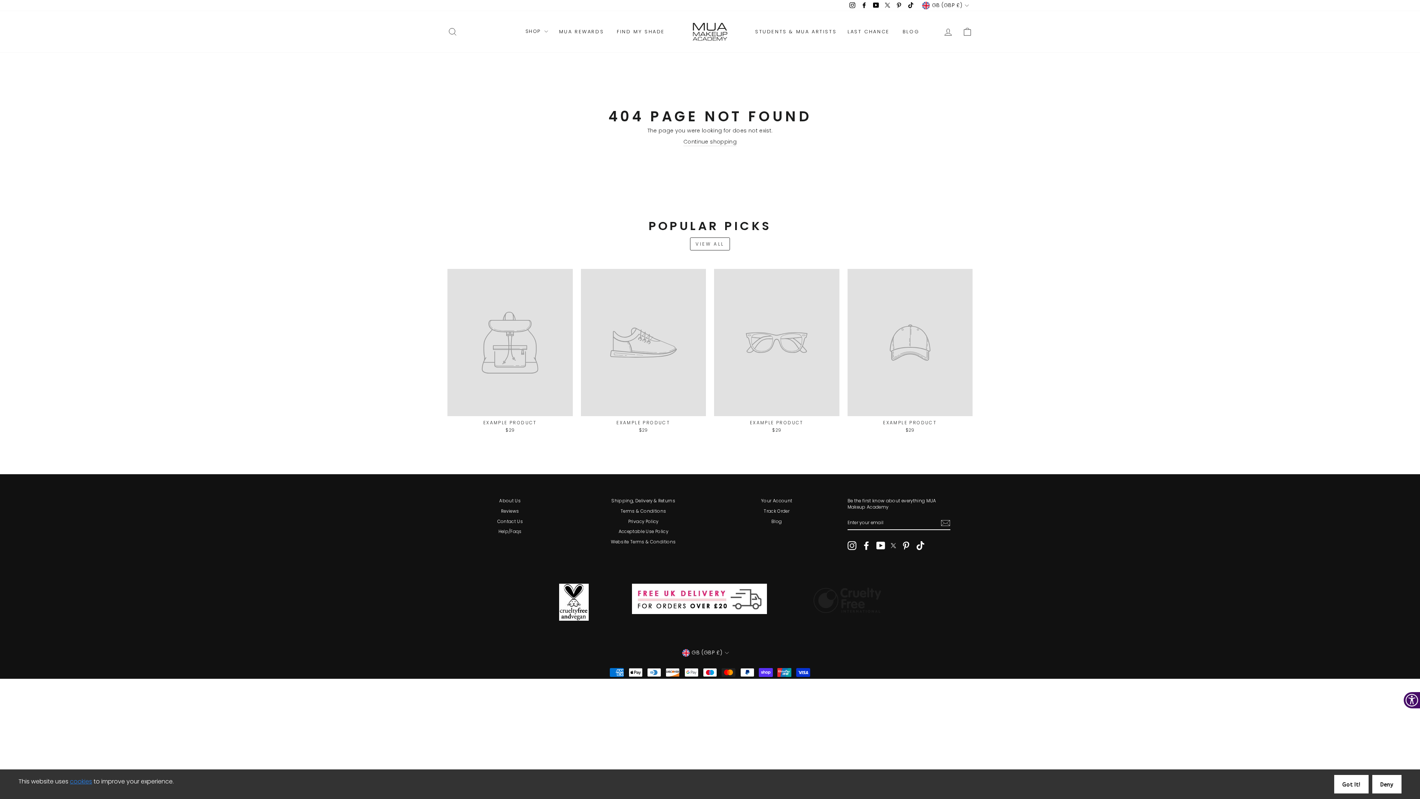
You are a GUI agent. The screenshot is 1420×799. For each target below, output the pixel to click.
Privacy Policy (643, 522)
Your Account (776, 501)
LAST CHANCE (869, 31)
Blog (776, 522)
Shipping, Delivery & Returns (643, 501)
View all (710, 244)
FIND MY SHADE (641, 31)
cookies (81, 781)
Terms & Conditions (643, 511)
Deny (1386, 785)
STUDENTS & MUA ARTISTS (795, 31)
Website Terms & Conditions (643, 542)
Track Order (777, 511)
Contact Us (510, 522)
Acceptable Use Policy (643, 532)
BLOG (911, 31)
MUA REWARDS (581, 31)
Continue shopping (710, 141)
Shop (533, 31)
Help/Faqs (510, 532)
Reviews (510, 511)
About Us (510, 501)
